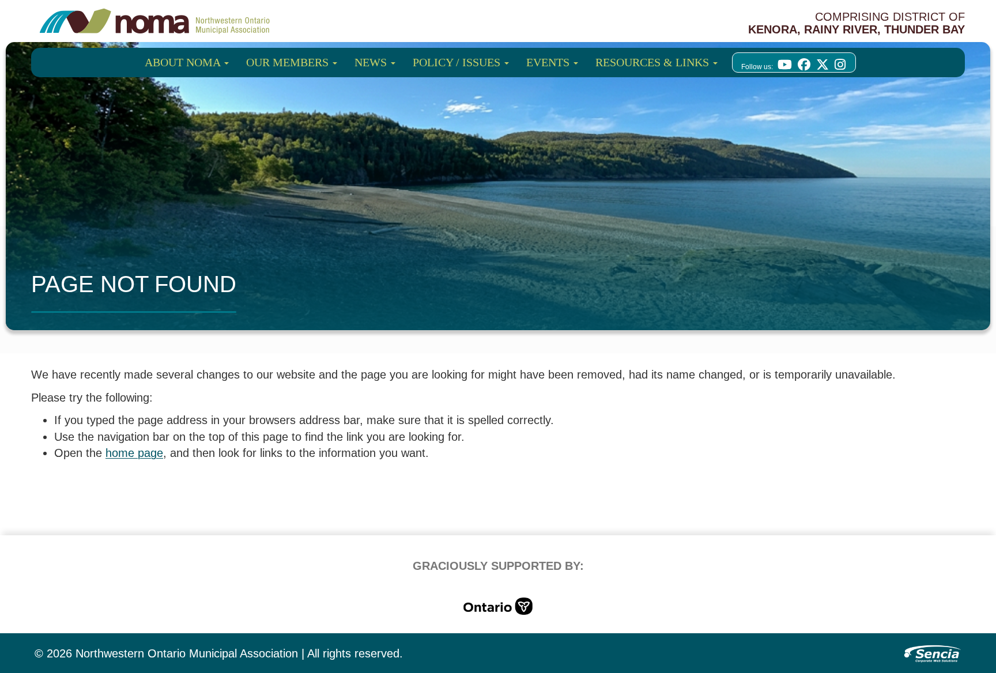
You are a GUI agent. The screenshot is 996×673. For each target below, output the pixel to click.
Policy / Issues (458, 62)
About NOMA (184, 62)
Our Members (288, 62)
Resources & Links (653, 62)
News (372, 62)
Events (549, 62)
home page (134, 453)
